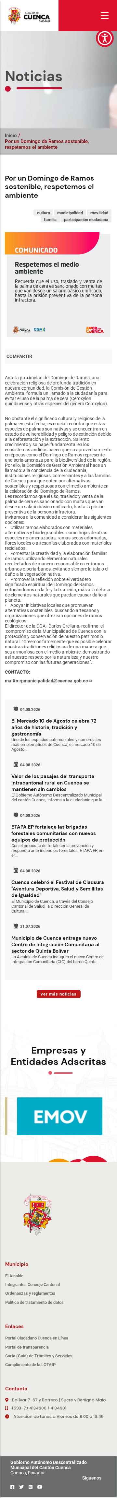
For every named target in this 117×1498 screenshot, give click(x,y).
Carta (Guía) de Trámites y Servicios (38, 1355)
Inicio (11, 135)
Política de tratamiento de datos (34, 1302)
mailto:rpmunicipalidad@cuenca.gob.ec (46, 680)
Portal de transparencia (27, 1347)
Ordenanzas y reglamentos (30, 1293)
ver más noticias (59, 994)
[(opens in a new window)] (12, 1487)
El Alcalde (14, 1275)
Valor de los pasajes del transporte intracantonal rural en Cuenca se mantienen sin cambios (52, 783)
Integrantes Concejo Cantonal (32, 1284)
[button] (105, 38)
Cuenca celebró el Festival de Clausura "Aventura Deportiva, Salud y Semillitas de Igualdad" (57, 889)
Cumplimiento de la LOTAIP (30, 1364)
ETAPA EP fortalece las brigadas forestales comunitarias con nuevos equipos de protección (53, 833)
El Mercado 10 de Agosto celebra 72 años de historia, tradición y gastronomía (54, 727)
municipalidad (70, 212)
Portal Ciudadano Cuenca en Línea (36, 1338)
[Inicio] (29, 15)
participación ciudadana (86, 219)
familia (50, 219)
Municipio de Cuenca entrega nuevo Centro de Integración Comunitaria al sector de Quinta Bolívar (55, 944)
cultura (43, 212)
